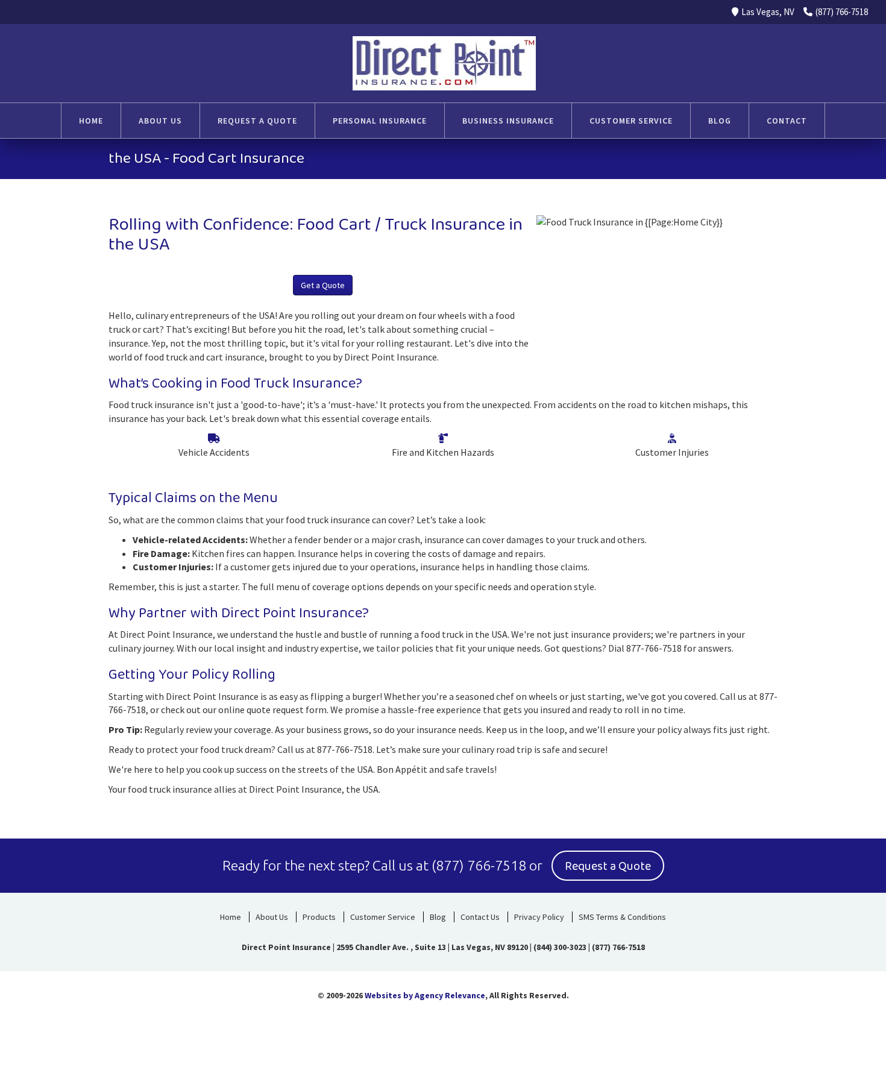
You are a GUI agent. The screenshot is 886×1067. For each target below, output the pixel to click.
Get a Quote (323, 285)
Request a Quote (608, 866)
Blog (438, 916)
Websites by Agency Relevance (425, 995)
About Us (272, 916)
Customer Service (382, 916)
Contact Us (480, 916)
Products (319, 916)
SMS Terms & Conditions (622, 916)
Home (230, 916)
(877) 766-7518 (841, 11)
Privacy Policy (539, 916)
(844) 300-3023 (559, 947)
